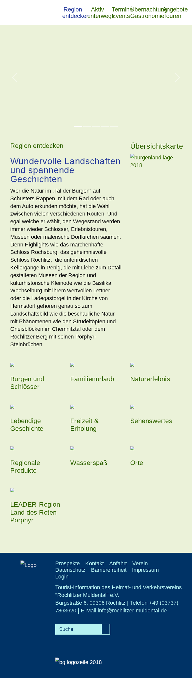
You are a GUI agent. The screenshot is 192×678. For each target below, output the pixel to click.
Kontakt (94, 563)
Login (61, 576)
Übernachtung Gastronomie (145, 12)
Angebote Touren (172, 12)
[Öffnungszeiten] (186, 20)
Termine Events (120, 12)
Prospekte (67, 563)
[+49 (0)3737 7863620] (186, 12)
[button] (14, 77)
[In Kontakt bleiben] (186, 5)
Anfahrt (118, 563)
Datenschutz (70, 570)
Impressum (145, 570)
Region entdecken (73, 12)
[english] (186, 27)
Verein (140, 563)
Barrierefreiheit (108, 570)
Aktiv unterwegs (98, 12)
